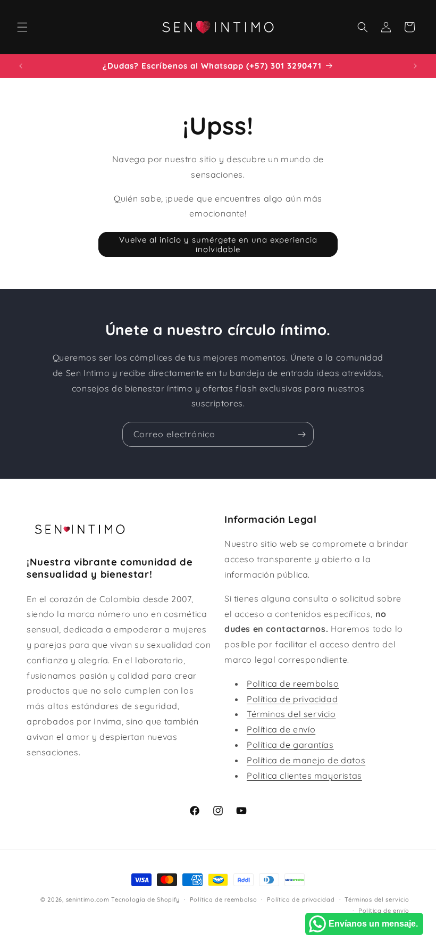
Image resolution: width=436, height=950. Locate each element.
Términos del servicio (291, 714)
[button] (22, 27)
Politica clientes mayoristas (304, 775)
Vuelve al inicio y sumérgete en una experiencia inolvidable (218, 244)
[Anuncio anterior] (20, 66)
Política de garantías (290, 744)
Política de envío (281, 729)
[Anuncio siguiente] (415, 66)
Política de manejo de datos (306, 760)
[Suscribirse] (301, 434)
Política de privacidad (292, 699)
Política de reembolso (293, 683)
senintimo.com (88, 899)
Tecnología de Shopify (145, 899)
